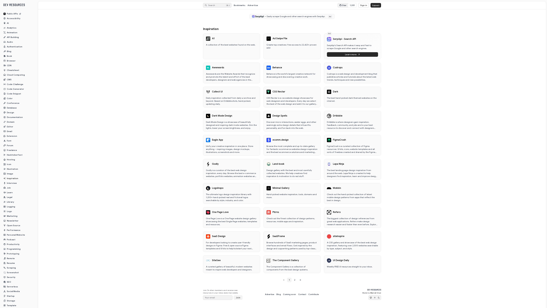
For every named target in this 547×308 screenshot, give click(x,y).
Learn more (351, 54)
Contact (302, 294)
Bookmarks (239, 5)
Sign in (363, 5)
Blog (278, 294)
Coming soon (289, 294)
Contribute (313, 294)
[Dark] (379, 297)
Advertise (253, 5)
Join (238, 297)
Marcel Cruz (375, 293)
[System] (371, 297)
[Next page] (300, 280)
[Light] (375, 297)
